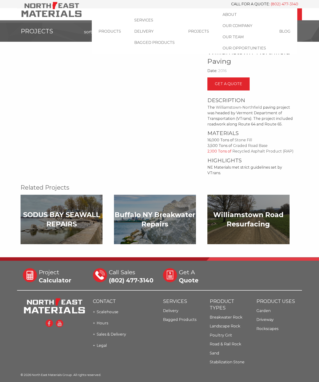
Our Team (233, 37)
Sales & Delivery (111, 334)
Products (110, 31)
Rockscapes (267, 328)
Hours (102, 323)
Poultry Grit (221, 335)
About (230, 14)
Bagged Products (154, 42)
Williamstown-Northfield (239, 107)
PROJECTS (60, 31)
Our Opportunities (244, 48)
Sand (214, 353)
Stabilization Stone (227, 362)
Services (143, 20)
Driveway (265, 319)
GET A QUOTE (228, 84)
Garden (263, 311)
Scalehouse (107, 312)
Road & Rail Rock (225, 344)
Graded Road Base (250, 145)
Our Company (237, 26)
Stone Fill (243, 140)
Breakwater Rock (226, 317)
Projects (198, 31)
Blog (285, 31)
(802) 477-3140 (284, 4)
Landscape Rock (225, 326)
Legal (102, 345)
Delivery (143, 31)
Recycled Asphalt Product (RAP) (263, 151)
